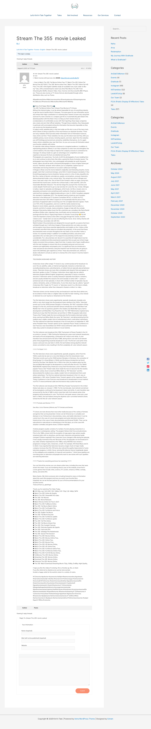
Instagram (115, 86)
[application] (53, 15)
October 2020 (116, 213)
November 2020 (117, 209)
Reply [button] (83, 68)
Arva (113, 48)
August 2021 (116, 177)
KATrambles (116, 90)
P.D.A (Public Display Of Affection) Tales (127, 101)
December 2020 (117, 205)
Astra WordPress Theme (84, 719)
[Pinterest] (148, 366)
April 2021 (115, 193)
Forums (36, 49)
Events (114, 77)
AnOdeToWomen (118, 74)
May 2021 (115, 189)
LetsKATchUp (116, 93)
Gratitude (115, 81)
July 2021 (115, 181)
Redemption (116, 51)
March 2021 (116, 197)
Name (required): (26, 631)
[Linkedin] (148, 370)
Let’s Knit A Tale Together (25, 49)
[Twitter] (148, 362)
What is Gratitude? (118, 60)
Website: (24, 645)
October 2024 (116, 169)
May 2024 (115, 173)
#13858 (88, 68)
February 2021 (117, 201)
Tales (113, 109)
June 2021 (115, 185)
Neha (113, 44)
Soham (110, 719)
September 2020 (118, 217)
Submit (82, 691)
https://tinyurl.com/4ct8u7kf (70, 78)
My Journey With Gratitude (122, 55)
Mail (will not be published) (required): (33, 638)
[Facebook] (148, 359)
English (42, 49)
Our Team (115, 97)
